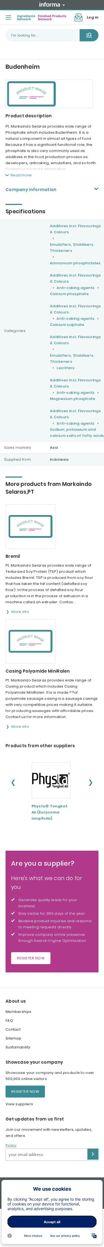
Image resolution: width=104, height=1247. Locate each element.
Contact (13, 1029)
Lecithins (65, 368)
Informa (52, 4)
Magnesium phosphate (72, 398)
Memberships (18, 1011)
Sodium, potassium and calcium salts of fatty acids (77, 432)
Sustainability (18, 1047)
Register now (31, 958)
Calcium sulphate (67, 324)
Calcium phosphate (69, 293)
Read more (21, 175)
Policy (11, 1145)
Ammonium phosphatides (75, 263)
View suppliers (19, 1104)
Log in (92, 17)
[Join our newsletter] (78, 17)
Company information (31, 189)
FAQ (9, 1020)
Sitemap (13, 1038)
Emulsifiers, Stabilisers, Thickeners (72, 247)
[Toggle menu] (8, 17)
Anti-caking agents (75, 287)
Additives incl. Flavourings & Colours (75, 229)
